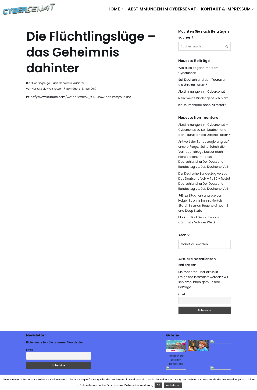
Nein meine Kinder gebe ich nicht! (203, 98)
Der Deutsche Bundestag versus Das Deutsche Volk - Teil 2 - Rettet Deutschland (204, 178)
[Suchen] (227, 46)
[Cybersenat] (30, 9)
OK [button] (158, 385)
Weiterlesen (173, 385)
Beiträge (72, 89)
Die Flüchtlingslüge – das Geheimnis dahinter (55, 83)
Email (181, 294)
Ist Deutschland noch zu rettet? (202, 105)
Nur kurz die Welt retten (47, 89)
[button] (122, 9)
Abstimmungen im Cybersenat (162, 9)
